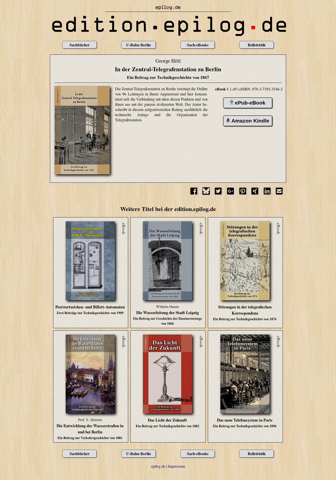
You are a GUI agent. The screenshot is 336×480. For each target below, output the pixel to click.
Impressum (176, 466)
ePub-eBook (250, 103)
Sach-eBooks (197, 45)
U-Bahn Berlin (138, 45)
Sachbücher (80, 45)
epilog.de (158, 466)
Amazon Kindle (250, 121)
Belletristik (257, 45)
